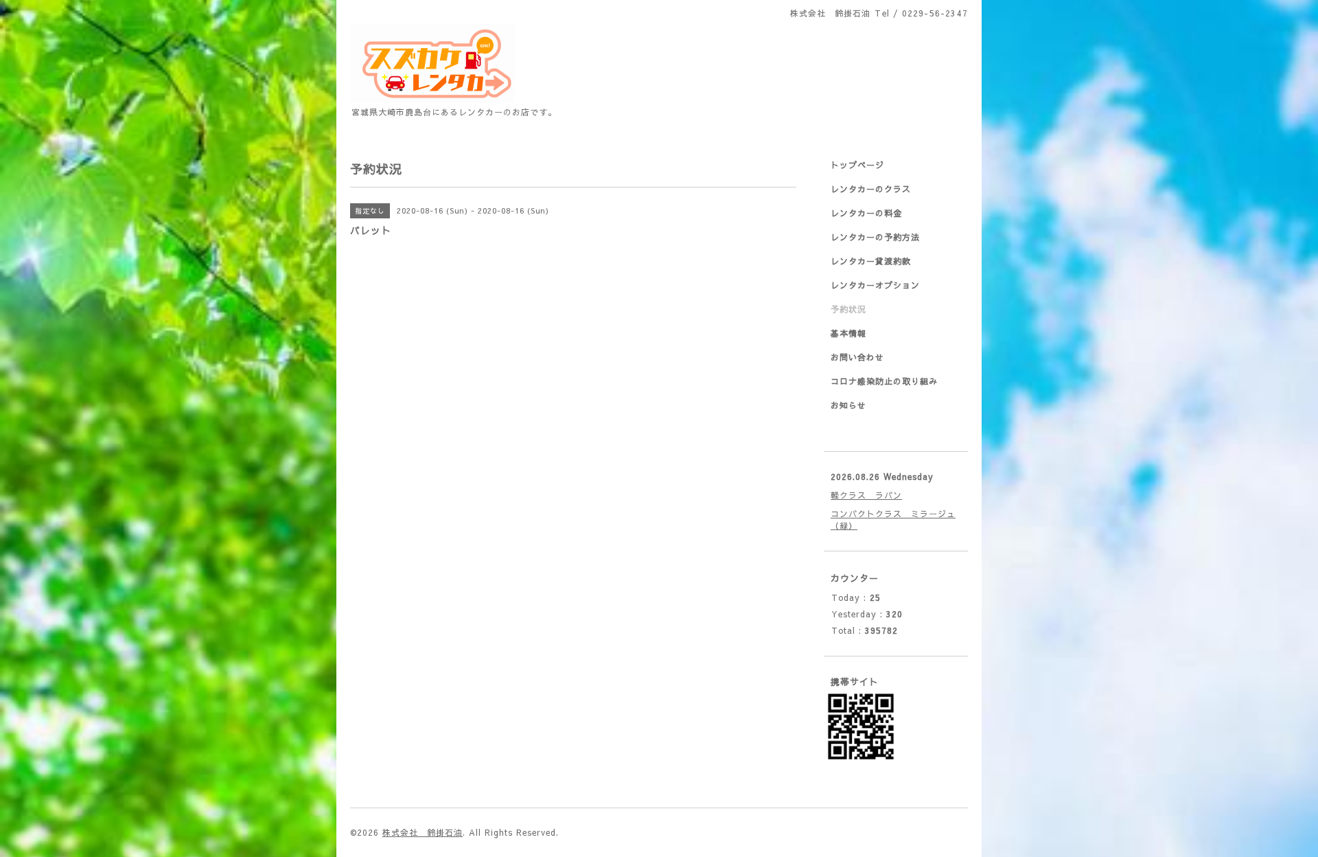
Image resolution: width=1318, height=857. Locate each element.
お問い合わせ (857, 357)
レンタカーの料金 (866, 212)
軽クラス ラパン (866, 495)
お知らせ (848, 405)
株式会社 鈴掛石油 (422, 832)
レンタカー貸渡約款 (871, 260)
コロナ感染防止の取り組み (884, 381)
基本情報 (848, 333)
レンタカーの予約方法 (875, 236)
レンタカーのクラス (871, 188)
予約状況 (848, 309)
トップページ (857, 164)
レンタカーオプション (875, 284)
